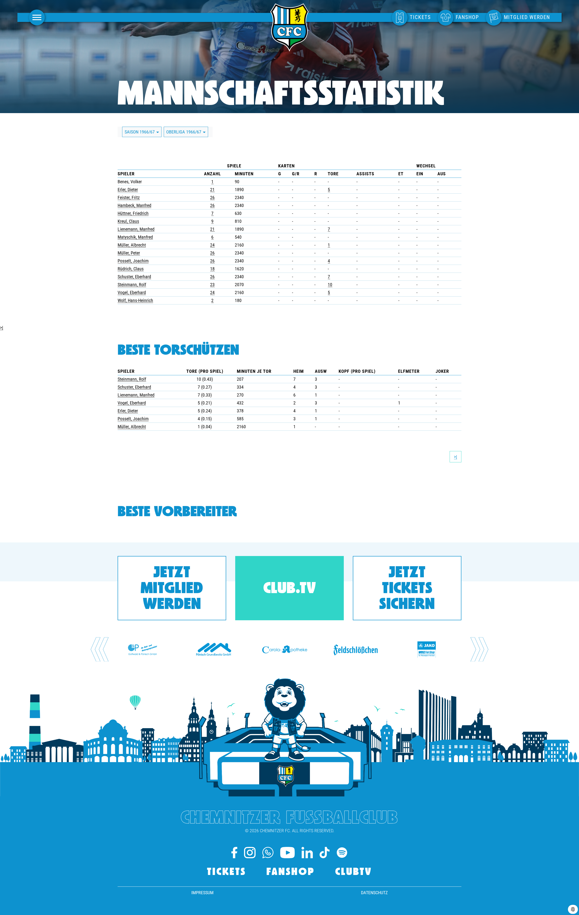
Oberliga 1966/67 (184, 132)
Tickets (226, 872)
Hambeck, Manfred (134, 205)
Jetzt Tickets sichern (407, 589)
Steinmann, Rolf (132, 284)
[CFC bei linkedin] (307, 852)
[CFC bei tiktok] (324, 852)
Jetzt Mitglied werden (172, 589)
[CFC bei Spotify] (342, 852)
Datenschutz (374, 892)
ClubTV (353, 872)
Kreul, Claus (128, 221)
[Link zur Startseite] (289, 49)
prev (99, 649)
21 (212, 189)
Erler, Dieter (128, 189)
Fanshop (290, 872)
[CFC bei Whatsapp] (267, 852)
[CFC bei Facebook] (234, 852)
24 (212, 245)
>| (1, 327)
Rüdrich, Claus (131, 268)
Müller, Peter (129, 253)
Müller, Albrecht (132, 245)
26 (212, 197)
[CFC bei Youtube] (287, 852)
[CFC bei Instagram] (249, 852)
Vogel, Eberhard (132, 292)
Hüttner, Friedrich (133, 213)
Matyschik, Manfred (135, 237)
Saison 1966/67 (140, 132)
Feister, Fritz (129, 197)
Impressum (202, 892)
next (479, 649)
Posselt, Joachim (133, 261)
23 (212, 284)
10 (330, 284)
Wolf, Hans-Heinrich (135, 300)
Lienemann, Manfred (136, 229)
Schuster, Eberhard (134, 276)
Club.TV (289, 589)
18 (212, 268)
